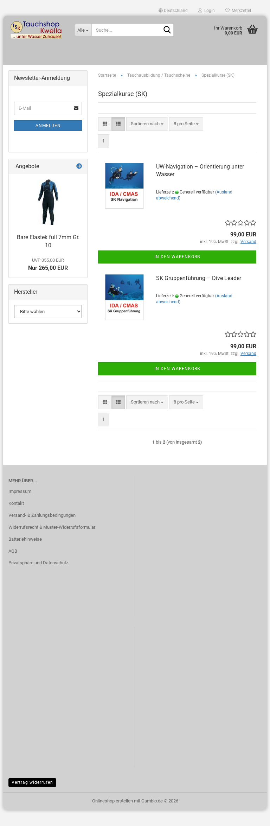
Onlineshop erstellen (112, 800)
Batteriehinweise (25, 539)
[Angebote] (79, 167)
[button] (173, 10)
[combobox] (147, 124)
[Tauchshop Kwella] (36, 30)
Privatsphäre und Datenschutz (38, 562)
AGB (12, 551)
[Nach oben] (250, 815)
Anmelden (48, 125)
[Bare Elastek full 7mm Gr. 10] (48, 202)
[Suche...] (167, 30)
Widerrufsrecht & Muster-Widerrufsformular (51, 527)
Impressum (19, 491)
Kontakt (16, 503)
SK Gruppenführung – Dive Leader (198, 278)
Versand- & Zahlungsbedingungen (42, 515)
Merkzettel (240, 10)
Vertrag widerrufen (32, 782)
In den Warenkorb (177, 256)
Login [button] (208, 10)
